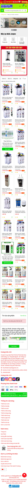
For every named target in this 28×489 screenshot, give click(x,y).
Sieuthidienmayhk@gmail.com (10, 368)
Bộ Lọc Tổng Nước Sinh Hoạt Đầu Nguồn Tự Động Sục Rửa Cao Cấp (20, 64)
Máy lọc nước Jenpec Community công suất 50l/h (20, 211)
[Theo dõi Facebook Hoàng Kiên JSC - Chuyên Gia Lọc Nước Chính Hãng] (2, 379)
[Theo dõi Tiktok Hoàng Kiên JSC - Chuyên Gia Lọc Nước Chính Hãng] (18, 379)
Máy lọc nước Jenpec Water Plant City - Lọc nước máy (7, 303)
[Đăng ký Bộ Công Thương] (14, 486)
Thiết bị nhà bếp (5, 406)
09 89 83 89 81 (6, 372)
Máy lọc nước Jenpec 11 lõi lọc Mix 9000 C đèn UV (7, 120)
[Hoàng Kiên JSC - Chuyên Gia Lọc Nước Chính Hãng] (6, 6)
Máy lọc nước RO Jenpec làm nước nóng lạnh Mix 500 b (20, 189)
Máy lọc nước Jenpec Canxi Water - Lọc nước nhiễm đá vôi (20, 280)
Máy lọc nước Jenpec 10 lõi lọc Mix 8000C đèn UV (20, 98)
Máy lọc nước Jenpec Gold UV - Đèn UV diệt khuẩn (7, 280)
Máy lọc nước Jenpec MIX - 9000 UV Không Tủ (20, 234)
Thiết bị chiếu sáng (6, 411)
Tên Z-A (10, 78)
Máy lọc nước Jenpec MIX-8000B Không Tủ (20, 256)
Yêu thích (11, 72)
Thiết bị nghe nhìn (5, 418)
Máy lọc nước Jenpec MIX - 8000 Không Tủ (20, 143)
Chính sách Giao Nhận (6, 438)
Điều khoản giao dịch (6, 459)
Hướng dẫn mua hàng (6, 436)
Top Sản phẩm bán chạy (14, 48)
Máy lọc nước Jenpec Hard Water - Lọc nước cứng (20, 303)
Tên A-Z (4, 78)
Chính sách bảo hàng (6, 441)
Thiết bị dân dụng (5, 415)
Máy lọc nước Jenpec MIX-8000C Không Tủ (7, 167)
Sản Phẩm (3, 434)
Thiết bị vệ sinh (5, 408)
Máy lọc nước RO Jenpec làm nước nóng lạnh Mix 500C (7, 189)
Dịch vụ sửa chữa (5, 425)
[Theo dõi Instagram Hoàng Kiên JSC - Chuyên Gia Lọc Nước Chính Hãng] (6, 379)
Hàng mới (15, 78)
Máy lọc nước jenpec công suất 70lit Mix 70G (7, 211)
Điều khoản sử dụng (6, 457)
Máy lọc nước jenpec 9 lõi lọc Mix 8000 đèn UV (7, 98)
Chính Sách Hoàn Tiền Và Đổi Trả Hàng (11, 466)
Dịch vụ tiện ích (5, 461)
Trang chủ (3, 14)
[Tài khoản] (20, 6)
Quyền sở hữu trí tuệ (6, 463)
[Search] (25, 10)
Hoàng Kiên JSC (15, 477)
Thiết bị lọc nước (5, 404)
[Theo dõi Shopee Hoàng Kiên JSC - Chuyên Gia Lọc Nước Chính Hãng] (10, 379)
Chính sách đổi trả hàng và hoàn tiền (10, 443)
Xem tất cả (23, 315)
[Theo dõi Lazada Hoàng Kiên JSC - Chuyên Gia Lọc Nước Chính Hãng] (14, 379)
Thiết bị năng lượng (6, 413)
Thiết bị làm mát (5, 420)
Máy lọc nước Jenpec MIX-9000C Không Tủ (20, 167)
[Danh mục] (2, 10)
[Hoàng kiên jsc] (14, 22)
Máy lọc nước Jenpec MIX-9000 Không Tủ (7, 234)
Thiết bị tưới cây (5, 422)
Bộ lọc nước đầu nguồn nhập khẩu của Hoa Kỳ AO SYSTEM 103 (8, 64)
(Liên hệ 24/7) (9, 395)
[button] (25, 25)
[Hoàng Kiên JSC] (14, 1)
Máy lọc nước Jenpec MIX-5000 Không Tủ (20, 120)
